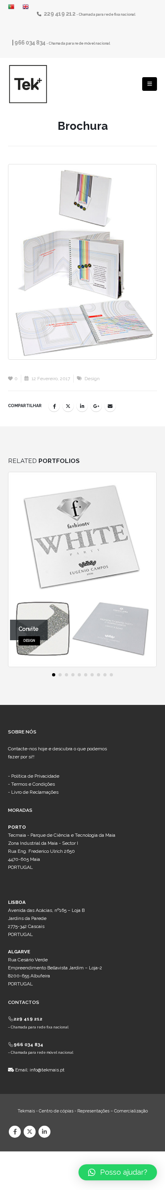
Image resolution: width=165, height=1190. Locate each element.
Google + (96, 406)
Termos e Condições (33, 784)
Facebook (54, 406)
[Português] (13, 6)
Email (110, 406)
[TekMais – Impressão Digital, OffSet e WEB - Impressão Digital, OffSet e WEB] (28, 84)
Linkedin (44, 1132)
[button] (53, 674)
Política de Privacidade (35, 776)
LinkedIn (82, 406)
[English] (25, 6)
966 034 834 (30, 42)
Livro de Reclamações (34, 792)
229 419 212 (60, 13)
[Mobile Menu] (149, 84)
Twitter (68, 406)
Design (92, 378)
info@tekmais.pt (47, 1070)
